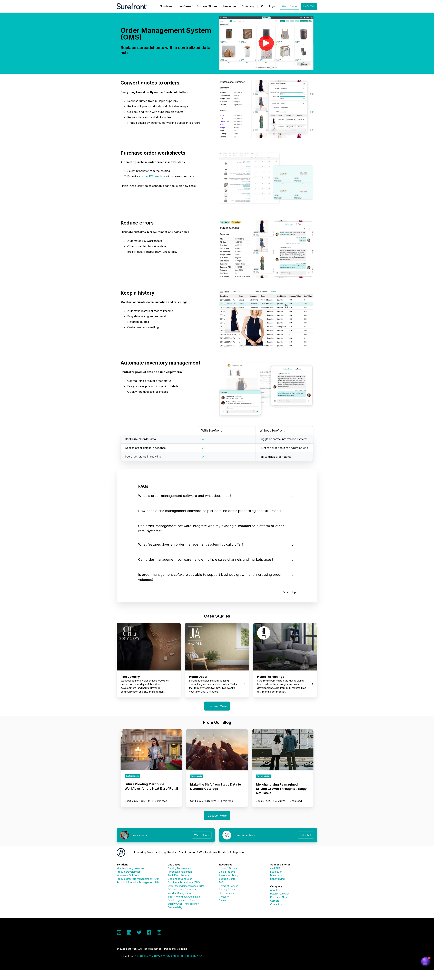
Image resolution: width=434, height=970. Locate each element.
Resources (229, 6)
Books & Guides (228, 868)
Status (222, 900)
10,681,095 (141, 956)
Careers (274, 900)
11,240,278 (155, 956)
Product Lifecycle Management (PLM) (138, 878)
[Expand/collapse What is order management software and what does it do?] (292, 496)
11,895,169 (183, 956)
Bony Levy (276, 875)
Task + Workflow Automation (184, 896)
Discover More (217, 706)
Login (272, 6)
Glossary (224, 896)
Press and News (279, 897)
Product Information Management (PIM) (138, 882)
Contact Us (276, 904)
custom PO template (152, 176)
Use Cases (184, 6)
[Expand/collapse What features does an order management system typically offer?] (292, 545)
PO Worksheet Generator (182, 889)
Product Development (129, 871)
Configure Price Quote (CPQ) (184, 882)
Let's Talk (309, 6)
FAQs (222, 882)
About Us (275, 890)
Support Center (227, 878)
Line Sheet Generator (180, 878)
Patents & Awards (280, 893)
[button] (262, 6)
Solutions (166, 6)
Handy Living (277, 878)
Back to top (289, 592)
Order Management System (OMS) (187, 885)
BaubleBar (276, 871)
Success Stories (206, 6)
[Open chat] (425, 961)
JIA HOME (275, 868)
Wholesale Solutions (128, 875)
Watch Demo (289, 6)
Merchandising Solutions (130, 868)
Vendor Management (179, 893)
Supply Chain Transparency (183, 903)
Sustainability (175, 907)
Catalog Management (180, 868)
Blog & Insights (227, 871)
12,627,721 (196, 956)
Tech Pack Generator (180, 875)
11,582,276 (169, 956)
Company (248, 6)
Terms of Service (228, 885)
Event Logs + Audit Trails (181, 900)
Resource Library (228, 875)
